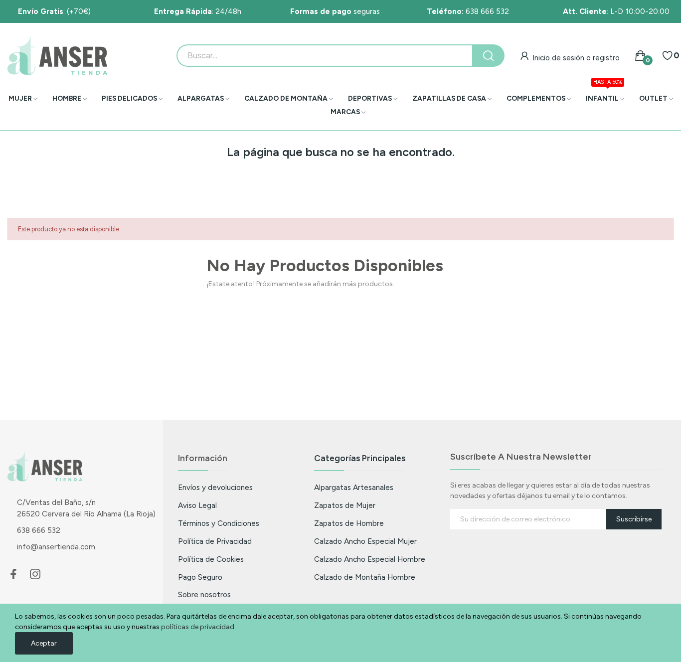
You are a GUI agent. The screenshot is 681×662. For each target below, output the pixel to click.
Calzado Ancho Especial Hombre (369, 559)
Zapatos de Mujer (344, 505)
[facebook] (13, 574)
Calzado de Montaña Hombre (364, 577)
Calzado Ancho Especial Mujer (365, 541)
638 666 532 (468, 11)
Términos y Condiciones (218, 523)
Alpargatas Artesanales (353, 487)
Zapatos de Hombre (349, 523)
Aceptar (44, 643)
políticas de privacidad (197, 627)
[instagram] (35, 574)
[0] (668, 55)
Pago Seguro (200, 577)
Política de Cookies (211, 559)
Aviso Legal (197, 505)
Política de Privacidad (215, 541)
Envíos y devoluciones (215, 487)
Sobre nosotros (204, 594)
